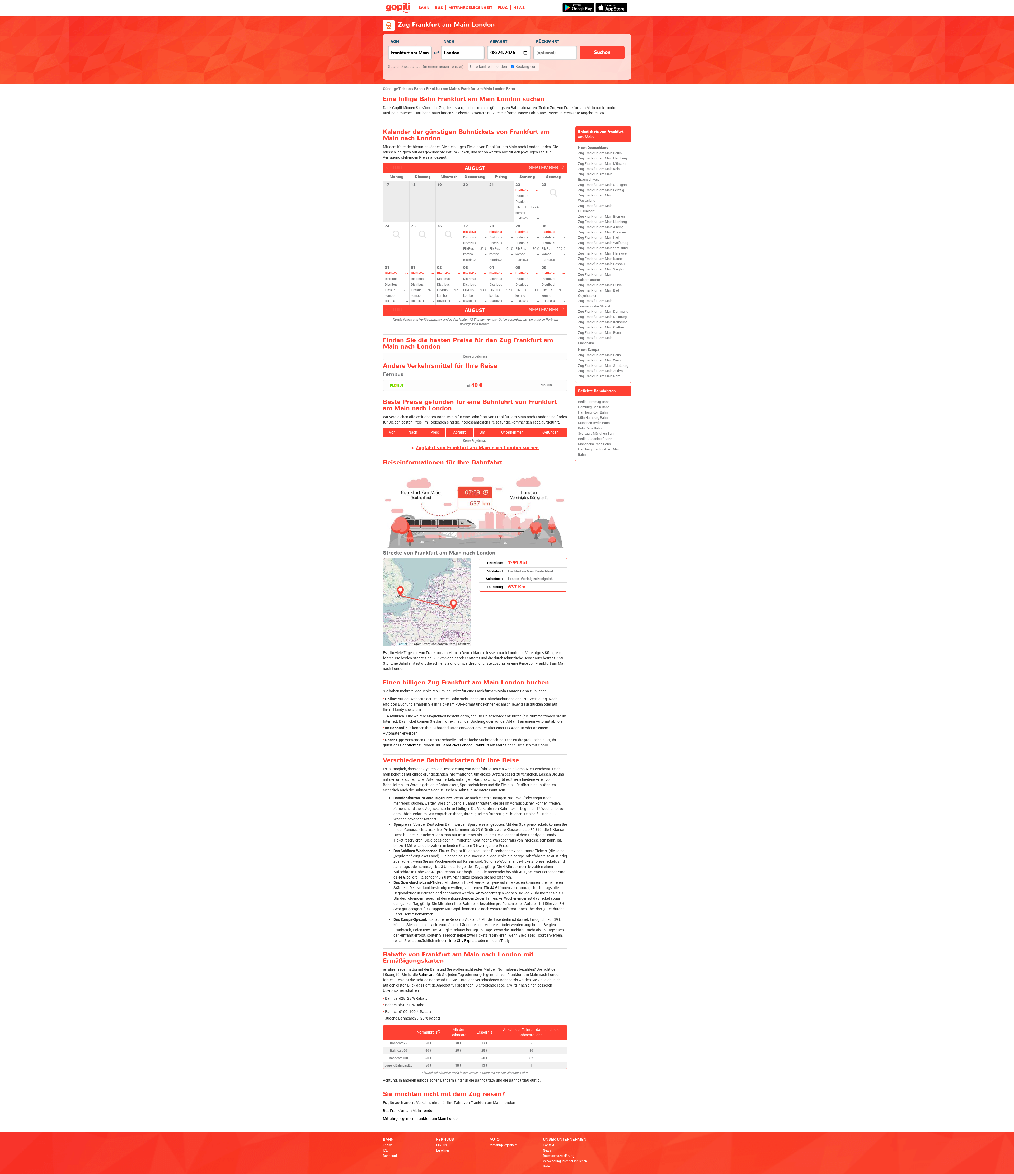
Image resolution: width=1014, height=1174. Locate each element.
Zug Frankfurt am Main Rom (599, 376)
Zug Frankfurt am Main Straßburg (603, 365)
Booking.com (503, 66)
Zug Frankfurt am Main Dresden (602, 232)
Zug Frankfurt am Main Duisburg (602, 316)
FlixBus (441, 1145)
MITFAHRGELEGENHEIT (470, 7)
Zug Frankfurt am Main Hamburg (602, 158)
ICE (385, 1150)
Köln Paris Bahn (590, 428)
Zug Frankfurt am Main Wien (599, 360)
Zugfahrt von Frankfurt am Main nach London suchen (477, 447)
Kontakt (548, 1145)
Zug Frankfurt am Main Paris (599, 355)
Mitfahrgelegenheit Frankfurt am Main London (421, 1118)
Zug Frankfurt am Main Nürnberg (602, 221)
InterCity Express (463, 940)
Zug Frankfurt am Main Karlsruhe (602, 322)
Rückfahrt (547, 41)
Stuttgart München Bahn (596, 433)
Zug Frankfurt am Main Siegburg (602, 269)
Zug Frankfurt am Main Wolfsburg (603, 243)
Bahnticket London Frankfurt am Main (472, 745)
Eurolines (442, 1150)
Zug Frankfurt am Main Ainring (600, 227)
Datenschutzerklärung (558, 1155)
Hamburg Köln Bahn (593, 412)
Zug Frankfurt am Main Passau (601, 264)
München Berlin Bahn (594, 423)
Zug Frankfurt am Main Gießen (601, 327)
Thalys (505, 940)
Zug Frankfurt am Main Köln (599, 169)
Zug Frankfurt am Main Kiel (598, 237)
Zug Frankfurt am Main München (602, 163)
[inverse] (436, 52)
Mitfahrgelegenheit (503, 1145)
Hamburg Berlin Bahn (593, 407)
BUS (439, 7)
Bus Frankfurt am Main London (408, 1110)
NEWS (519, 7)
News (547, 1150)
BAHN (423, 7)
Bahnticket (409, 745)
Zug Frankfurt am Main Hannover (603, 253)
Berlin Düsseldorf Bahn (595, 438)
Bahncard (427, 974)
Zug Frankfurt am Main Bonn (599, 332)
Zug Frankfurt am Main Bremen (601, 216)
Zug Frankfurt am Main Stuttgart (602, 184)
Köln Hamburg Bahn (593, 417)
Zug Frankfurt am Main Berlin (600, 153)
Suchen (602, 52)
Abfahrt (498, 41)
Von (395, 41)
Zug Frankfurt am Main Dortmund (603, 311)
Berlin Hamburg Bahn (593, 402)
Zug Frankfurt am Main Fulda (600, 285)
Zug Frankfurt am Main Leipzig (601, 190)
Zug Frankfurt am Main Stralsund (603, 248)
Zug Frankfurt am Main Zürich (600, 371)
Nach (449, 41)
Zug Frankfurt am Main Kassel (600, 258)
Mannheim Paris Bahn (594, 444)
